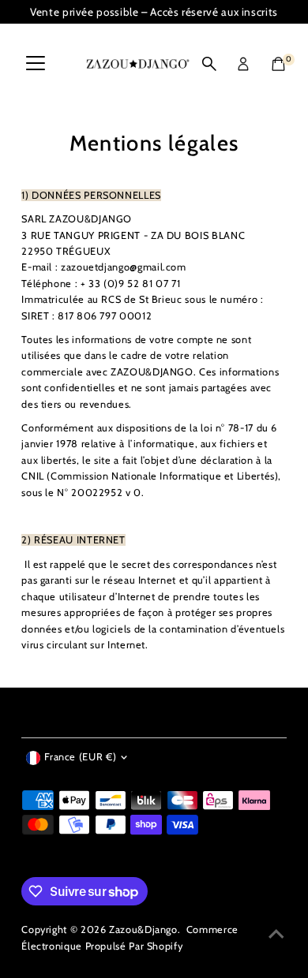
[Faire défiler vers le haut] (276, 934)
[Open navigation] (35, 64)
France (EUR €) (80, 757)
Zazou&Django (143, 929)
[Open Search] (209, 64)
